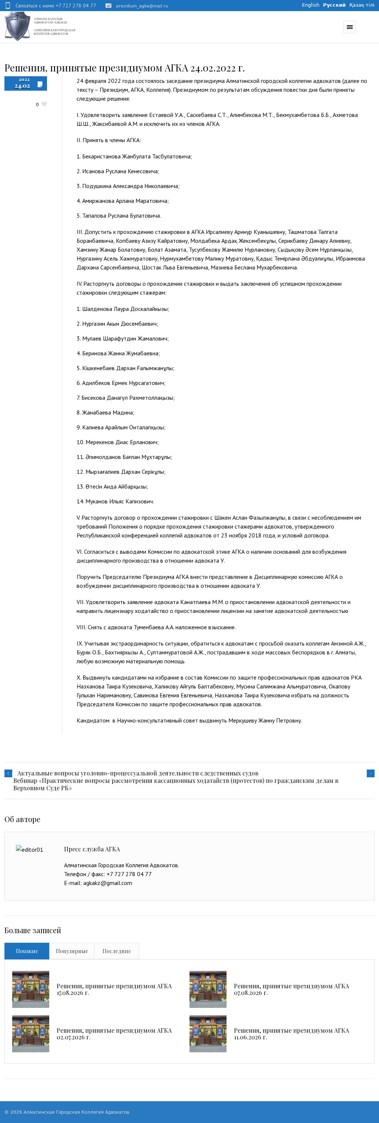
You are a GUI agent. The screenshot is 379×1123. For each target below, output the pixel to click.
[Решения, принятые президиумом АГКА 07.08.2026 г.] (208, 989)
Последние (117, 951)
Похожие (27, 951)
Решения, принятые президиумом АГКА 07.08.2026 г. (291, 989)
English (310, 5)
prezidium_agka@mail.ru (142, 6)
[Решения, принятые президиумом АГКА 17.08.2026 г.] (30, 989)
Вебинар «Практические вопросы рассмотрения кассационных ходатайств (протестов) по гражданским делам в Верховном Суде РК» (175, 784)
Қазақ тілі (362, 5)
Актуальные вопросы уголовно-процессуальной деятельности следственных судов (137, 773)
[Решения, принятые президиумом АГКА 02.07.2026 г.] (30, 1033)
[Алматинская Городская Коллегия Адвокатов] (40, 26)
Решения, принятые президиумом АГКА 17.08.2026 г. (114, 989)
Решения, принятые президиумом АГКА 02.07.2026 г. (114, 1033)
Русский (334, 5)
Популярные (72, 951)
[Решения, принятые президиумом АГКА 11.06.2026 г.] (208, 1033)
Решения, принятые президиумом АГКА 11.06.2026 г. (291, 1033)
